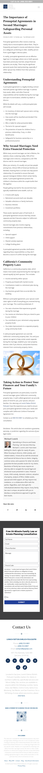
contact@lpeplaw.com (24, 649)
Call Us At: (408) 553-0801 (21, 1)
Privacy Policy (21, 766)
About (6, 761)
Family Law (18, 37)
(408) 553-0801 (24, 643)
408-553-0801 (17, 418)
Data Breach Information (32, 761)
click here (21, 696)
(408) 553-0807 (23, 646)
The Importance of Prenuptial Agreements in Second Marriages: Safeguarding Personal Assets (19, 25)
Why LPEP (11, 761)
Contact (18, 761)
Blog (22, 761)
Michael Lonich (30, 37)
